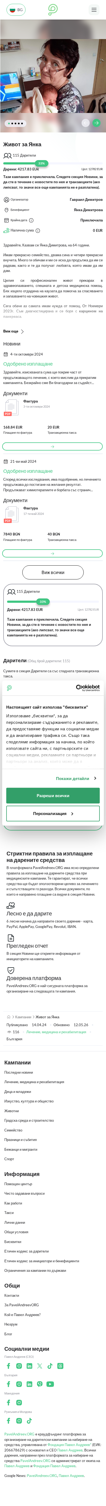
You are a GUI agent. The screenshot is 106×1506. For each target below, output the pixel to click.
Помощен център (18, 1184)
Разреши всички (53, 795)
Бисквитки (12, 1241)
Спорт (9, 1159)
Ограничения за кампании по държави (35, 1270)
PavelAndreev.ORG (19, 1434)
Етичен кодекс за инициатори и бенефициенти (41, 1261)
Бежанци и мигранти (20, 1149)
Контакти (11, 1295)
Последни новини (18, 1072)
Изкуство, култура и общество (29, 1101)
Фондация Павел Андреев (54, 1466)
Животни (11, 1111)
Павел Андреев (70, 1450)
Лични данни (14, 1222)
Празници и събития (20, 1139)
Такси (9, 1212)
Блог (8, 1334)
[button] (9, 123)
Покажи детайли (72, 778)
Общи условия (16, 1232)
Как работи (13, 1203)
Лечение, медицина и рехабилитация (56, 1032)
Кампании (23, 1017)
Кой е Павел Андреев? (22, 1314)
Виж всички (53, 572)
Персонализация (50, 813)
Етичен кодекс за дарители (26, 1251)
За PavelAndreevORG (21, 1305)
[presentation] (86, 123)
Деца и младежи (17, 1091)
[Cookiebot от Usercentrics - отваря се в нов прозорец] (76, 688)
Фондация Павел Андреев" (69, 1444)
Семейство (13, 1130)
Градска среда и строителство (29, 1120)
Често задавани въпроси (24, 1193)
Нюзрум (10, 1324)
